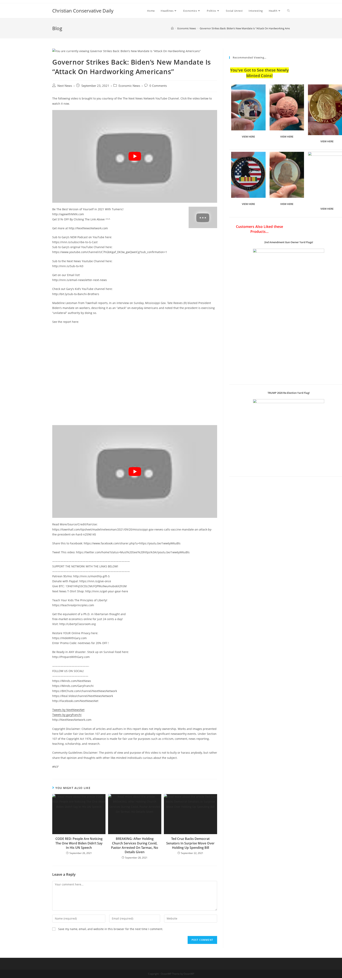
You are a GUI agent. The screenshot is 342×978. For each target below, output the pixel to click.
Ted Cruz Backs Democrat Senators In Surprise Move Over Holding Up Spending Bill (190, 843)
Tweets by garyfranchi (67, 715)
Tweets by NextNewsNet (68, 710)
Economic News (129, 86)
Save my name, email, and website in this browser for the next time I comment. (110, 929)
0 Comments (158, 86)
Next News (64, 86)
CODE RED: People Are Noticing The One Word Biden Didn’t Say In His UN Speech (79, 843)
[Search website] (288, 10)
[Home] (172, 28)
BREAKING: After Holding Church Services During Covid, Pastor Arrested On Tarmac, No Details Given (134, 845)
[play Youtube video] (134, 156)
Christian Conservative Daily (82, 10)
